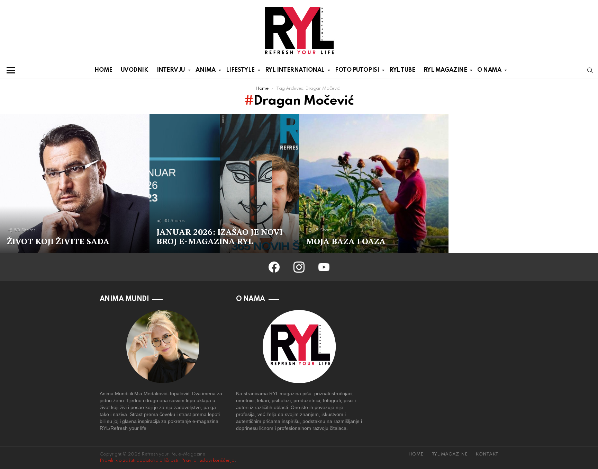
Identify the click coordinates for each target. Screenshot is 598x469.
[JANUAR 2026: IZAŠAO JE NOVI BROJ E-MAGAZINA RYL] (224, 183)
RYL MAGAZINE (445, 70)
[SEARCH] (590, 70)
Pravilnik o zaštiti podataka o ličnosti (139, 460)
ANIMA (206, 70)
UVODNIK (134, 70)
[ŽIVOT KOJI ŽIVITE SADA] (75, 183)
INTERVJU (171, 70)
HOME (103, 70)
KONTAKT (486, 454)
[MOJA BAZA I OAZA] (373, 183)
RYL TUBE (402, 70)
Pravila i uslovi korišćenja (208, 460)
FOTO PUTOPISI (357, 70)
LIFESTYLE (240, 70)
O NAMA (489, 70)
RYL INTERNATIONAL (295, 70)
